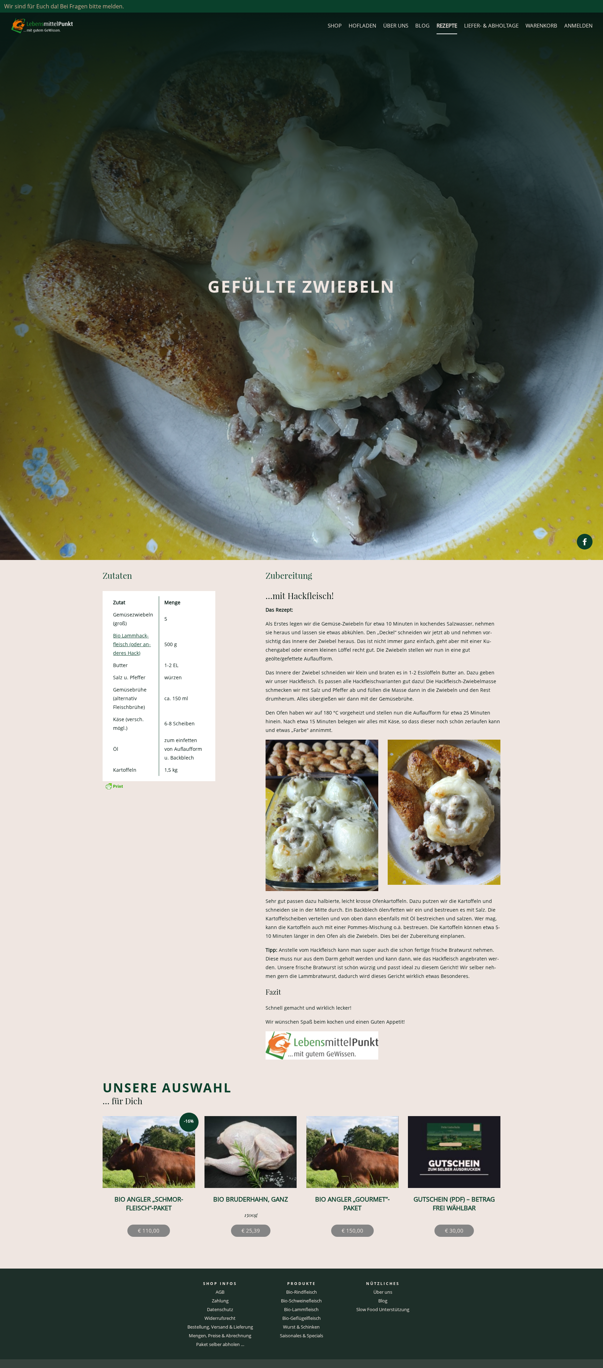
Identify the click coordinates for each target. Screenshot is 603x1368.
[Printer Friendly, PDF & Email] (114, 785)
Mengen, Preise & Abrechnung (220, 1335)
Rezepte (447, 25)
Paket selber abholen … (220, 1344)
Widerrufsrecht (220, 1318)
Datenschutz (220, 1309)
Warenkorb (541, 25)
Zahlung (220, 1301)
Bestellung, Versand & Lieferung (220, 1327)
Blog (422, 25)
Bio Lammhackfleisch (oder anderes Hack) (132, 644)
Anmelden (578, 25)
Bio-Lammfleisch (301, 1309)
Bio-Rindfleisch (301, 1292)
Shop (335, 25)
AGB (220, 1292)
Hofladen (362, 25)
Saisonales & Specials (301, 1335)
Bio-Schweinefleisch (301, 1301)
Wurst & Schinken (301, 1327)
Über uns (395, 25)
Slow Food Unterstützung (382, 1309)
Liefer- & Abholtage (491, 25)
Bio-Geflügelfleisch (301, 1318)
